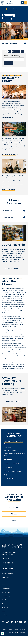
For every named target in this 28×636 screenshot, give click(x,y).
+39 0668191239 (8, 447)
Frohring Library (12, 9)
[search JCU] (22, 2)
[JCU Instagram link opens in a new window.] (3, 622)
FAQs (6, 475)
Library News (8, 467)
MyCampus (5, 607)
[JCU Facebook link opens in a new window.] (16, 622)
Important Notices (8, 629)
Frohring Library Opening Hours (13, 442)
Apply (14, 521)
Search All (5, 51)
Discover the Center (14, 401)
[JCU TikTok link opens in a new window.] (7, 622)
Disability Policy (6, 600)
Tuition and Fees (6, 592)
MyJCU (3, 603)
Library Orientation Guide (12, 471)
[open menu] (25, 2)
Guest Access (8, 479)
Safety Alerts (5, 585)
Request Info (14, 507)
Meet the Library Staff (11, 464)
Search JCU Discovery (12, 56)
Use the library (7, 117)
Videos (18, 51)
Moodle (4, 611)
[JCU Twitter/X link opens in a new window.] (25, 622)
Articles (13, 51)
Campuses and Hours (7, 573)
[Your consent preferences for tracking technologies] (2, 633)
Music (22, 51)
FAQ (3, 581)
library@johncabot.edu (10, 450)
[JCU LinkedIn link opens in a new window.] (12, 622)
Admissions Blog (6, 596)
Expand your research (9, 154)
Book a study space (8, 189)
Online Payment (6, 588)
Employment (5, 577)
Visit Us (14, 514)
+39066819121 (6, 559)
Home (4, 9)
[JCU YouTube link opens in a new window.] (20, 622)
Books (9, 51)
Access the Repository (14, 268)
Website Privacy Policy (19, 629)
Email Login (4, 615)
